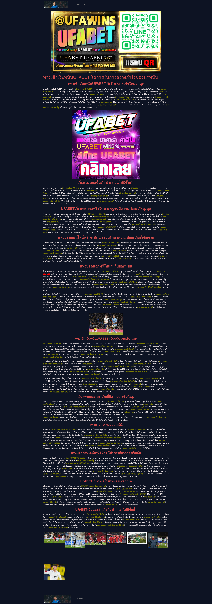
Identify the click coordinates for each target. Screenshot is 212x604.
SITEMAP (81, 5)
